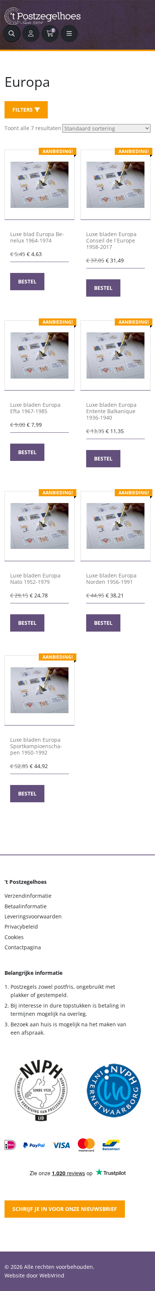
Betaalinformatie (26, 906)
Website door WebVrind (34, 1275)
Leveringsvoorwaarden (33, 916)
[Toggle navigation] (69, 33)
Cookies (14, 937)
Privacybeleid (21, 926)
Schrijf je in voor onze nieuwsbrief (64, 1208)
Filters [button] (22, 109)
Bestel (27, 281)
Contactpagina (23, 947)
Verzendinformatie (28, 895)
